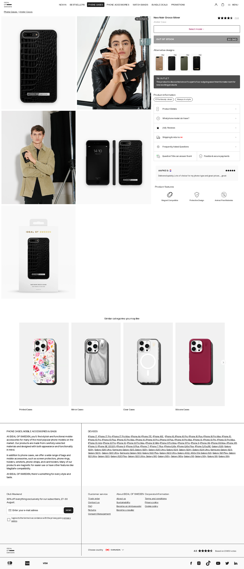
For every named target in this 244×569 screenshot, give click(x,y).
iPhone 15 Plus (109, 440)
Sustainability (123, 502)
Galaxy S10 (151, 456)
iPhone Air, (136, 436)
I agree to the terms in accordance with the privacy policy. (41, 519)
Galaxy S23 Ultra (110, 453)
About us (121, 499)
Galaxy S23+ (94, 453)
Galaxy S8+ (224, 456)
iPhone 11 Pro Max (168, 443)
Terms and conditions (156, 499)
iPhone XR (231, 443)
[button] (216, 550)
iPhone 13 (197, 440)
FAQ (90, 506)
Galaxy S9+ (200, 456)
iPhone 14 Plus (166, 440)
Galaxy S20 (104, 456)
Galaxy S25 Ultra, (157, 450)
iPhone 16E (158, 436)
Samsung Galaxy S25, (123, 450)
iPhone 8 (121, 446)
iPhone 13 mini (95, 443)
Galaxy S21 (205, 453)
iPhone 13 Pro (209, 440)
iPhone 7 (144, 446)
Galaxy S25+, (141, 450)
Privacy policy (151, 502)
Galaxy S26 (217, 446)
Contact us (94, 502)
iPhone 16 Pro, (181, 436)
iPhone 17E (146, 436)
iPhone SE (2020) (107, 446)
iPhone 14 (140, 440)
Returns (92, 510)
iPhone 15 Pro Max (126, 440)
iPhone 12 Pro (109, 443)
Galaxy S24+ (185, 450)
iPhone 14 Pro (152, 440)
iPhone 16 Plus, (196, 436)
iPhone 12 (121, 443)
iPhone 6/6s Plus (185, 446)
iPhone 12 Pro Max (135, 443)
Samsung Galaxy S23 (221, 450)
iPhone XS (205, 443)
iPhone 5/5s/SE (203, 446)
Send (68, 510)
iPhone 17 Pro (104, 436)
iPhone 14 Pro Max (183, 440)
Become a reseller (125, 510)
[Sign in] (216, 4)
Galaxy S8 (212, 456)
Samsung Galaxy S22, (131, 453)
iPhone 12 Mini (152, 443)
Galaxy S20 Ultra (136, 456)
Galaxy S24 (172, 450)
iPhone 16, (169, 436)
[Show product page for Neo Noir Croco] (196, 63)
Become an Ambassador (129, 506)
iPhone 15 (226, 436)
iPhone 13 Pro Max (226, 440)
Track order (94, 499)
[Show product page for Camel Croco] (159, 63)
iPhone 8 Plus (132, 446)
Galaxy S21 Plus (220, 453)
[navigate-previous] (223, 362)
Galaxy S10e (177, 456)
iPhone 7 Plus (156, 446)
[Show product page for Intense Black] (171, 63)
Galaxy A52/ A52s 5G (188, 453)
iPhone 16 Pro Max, (212, 436)
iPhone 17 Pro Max (121, 436)
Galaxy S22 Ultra (168, 453)
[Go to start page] (8, 4)
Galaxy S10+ (164, 456)
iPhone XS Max (218, 443)
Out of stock (196, 39)
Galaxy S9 (189, 456)
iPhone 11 (195, 443)
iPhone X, (92, 446)
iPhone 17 (92, 436)
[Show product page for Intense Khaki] (184, 63)
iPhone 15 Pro (94, 440)
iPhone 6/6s (170, 446)
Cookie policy (151, 506)
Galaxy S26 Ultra (102, 450)
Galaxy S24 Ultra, (201, 450)
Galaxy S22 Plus (150, 453)
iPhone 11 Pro (184, 443)
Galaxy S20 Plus (119, 456)
